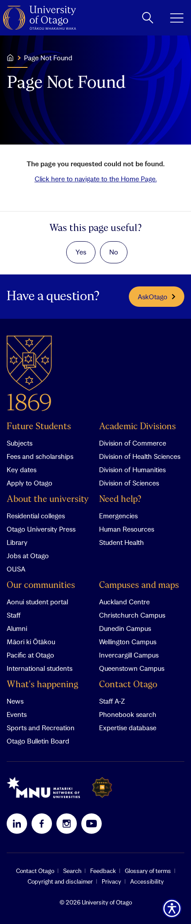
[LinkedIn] (17, 823)
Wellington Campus (127, 641)
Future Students (39, 426)
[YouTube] (91, 823)
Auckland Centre (124, 601)
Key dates (21, 469)
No (113, 251)
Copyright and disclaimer (60, 881)
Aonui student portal (37, 601)
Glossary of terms (148, 871)
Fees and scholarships (40, 456)
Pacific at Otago (30, 654)
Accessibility (147, 881)
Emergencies (118, 515)
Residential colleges (36, 515)
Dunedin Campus (125, 628)
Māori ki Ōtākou (31, 641)
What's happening (42, 684)
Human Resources (126, 528)
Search (72, 871)
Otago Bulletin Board (38, 740)
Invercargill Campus (129, 654)
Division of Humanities (132, 469)
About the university (48, 499)
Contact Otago (128, 684)
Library (17, 542)
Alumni (17, 628)
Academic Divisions (137, 426)
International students (39, 668)
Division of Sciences (129, 482)
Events (17, 714)
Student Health (121, 542)
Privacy (111, 881)
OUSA (16, 568)
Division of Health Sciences (139, 456)
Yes (81, 251)
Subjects (19, 442)
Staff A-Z (112, 701)
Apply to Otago (29, 482)
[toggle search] (147, 17)
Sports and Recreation (41, 727)
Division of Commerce (132, 442)
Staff (13, 615)
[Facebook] (42, 823)
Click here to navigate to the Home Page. (96, 178)
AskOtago (152, 296)
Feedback (103, 871)
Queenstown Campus (131, 668)
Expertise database (127, 727)
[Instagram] (66, 823)
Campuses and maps (139, 585)
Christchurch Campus (132, 615)
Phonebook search (127, 714)
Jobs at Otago (28, 555)
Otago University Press (41, 528)
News (15, 701)
